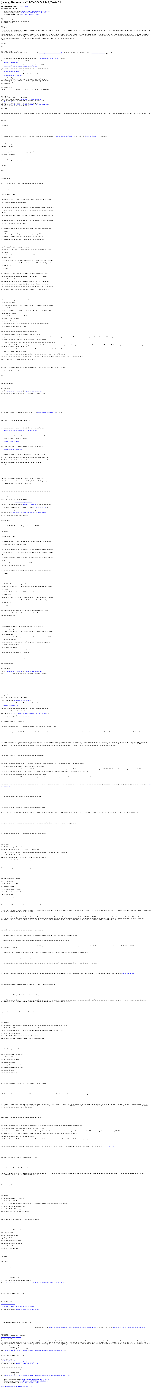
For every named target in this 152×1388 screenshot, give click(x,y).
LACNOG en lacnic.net (8, 1304)
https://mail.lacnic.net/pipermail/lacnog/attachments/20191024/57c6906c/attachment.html (35, 1350)
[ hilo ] (26, 14)
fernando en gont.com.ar (14, 391)
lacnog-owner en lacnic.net (13, 75)
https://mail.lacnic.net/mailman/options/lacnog (129, 1327)
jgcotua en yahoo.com (22, 6)
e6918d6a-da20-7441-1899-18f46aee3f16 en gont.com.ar (28, 512)
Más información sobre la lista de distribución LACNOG (16, 1386)
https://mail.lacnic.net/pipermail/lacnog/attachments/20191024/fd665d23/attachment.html (35, 1282)
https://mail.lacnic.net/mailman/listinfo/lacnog (20, 66)
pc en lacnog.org (128, 973)
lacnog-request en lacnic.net (49, 58)
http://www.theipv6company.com (11, 1337)
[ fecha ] (22, 14)
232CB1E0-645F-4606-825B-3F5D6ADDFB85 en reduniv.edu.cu (29, 713)
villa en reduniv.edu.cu (22, 700)
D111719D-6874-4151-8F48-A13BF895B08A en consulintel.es (29, 104)
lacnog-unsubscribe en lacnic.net (27, 1309)
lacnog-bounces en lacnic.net (65, 136)
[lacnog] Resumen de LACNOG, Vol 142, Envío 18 (35, 11)
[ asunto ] (31, 14)
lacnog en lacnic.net (11, 62)
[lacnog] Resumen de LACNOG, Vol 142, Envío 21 (33, 12)
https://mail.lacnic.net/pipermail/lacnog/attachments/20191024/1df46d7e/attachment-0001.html (37, 1375)
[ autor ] (36, 14)
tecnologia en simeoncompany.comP (50, 53)
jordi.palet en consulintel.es (30, 99)
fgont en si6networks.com (33, 391)
